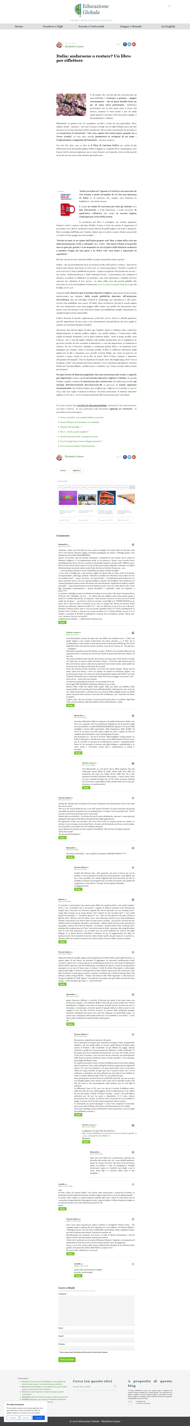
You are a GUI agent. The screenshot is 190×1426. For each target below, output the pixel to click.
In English (168, 26)
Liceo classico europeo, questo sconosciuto (51, 1397)
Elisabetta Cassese (72, 632)
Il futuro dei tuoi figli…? (71, 427)
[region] (26, 1411)
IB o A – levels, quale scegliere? (74, 431)
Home (19, 26)
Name (61, 1328)
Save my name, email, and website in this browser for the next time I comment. (84, 1352)
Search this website (82, 1387)
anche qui (67, 287)
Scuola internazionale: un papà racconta (79, 436)
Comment (62, 1294)
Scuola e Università (91, 26)
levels (78, 395)
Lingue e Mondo (131, 26)
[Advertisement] (104, 78)
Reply (62, 622)
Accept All (39, 1418)
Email (61, 1336)
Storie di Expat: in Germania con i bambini (79, 422)
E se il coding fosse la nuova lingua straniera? (81, 441)
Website (61, 1344)
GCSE (66, 395)
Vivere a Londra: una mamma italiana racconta (82, 417)
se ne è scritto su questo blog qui (113, 284)
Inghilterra (114, 264)
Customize (13, 1418)
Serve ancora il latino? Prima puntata (77, 446)
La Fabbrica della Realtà (143, 1403)
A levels (63, 470)
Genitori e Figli (53, 26)
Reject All (26, 1418)
